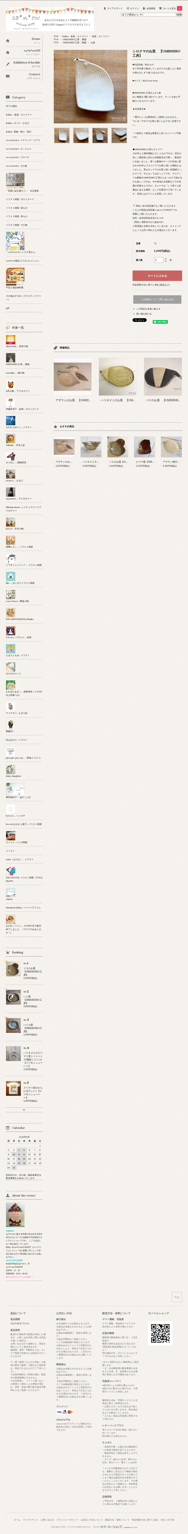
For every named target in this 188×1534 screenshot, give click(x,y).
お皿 (93, 42)
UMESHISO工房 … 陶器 (74, 39)
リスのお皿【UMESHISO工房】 (126, 461)
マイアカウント (115, 8)
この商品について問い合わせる (157, 299)
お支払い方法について (92, 1519)
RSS (163, 1519)
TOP (56, 36)
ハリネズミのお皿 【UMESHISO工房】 (126, 400)
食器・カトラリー (101, 36)
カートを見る (171, 8)
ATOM (170, 1519)
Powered (96, 1527)
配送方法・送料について (117, 1519)
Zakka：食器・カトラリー (75, 36)
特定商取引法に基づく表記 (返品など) (151, 284)
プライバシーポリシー (67, 1519)
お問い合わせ (47, 1519)
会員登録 (151, 8)
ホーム (17, 1519)
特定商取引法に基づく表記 (145, 1519)
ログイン (134, 8)
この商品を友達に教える (148, 308)
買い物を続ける (144, 313)
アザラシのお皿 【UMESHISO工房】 (80, 400)
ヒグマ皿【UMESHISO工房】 (152, 461)
